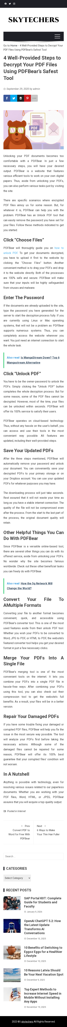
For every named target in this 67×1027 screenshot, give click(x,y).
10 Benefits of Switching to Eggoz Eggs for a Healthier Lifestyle (43, 952)
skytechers (27, 1021)
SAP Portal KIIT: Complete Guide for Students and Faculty (42, 902)
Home (13, 45)
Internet (22, 811)
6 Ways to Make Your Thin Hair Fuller (48, 830)
